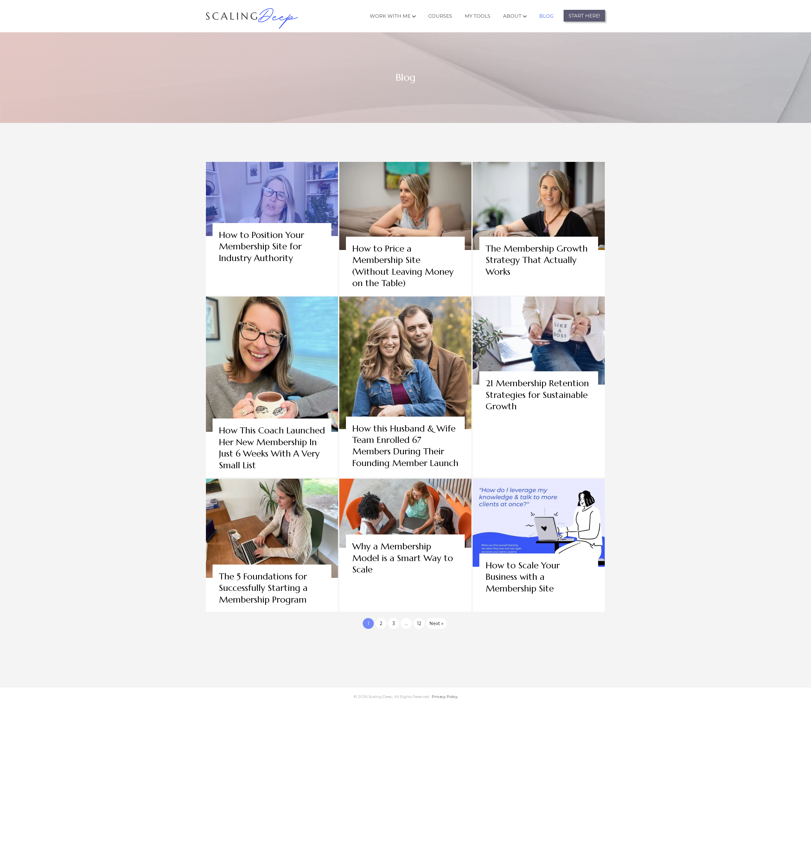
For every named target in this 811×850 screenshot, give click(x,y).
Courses (440, 16)
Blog (546, 16)
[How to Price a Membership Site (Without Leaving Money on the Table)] (405, 229)
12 (419, 623)
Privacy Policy (445, 696)
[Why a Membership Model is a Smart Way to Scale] (405, 545)
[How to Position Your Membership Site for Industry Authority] (272, 229)
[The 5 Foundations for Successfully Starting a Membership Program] (272, 545)
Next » (436, 623)
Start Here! (584, 16)
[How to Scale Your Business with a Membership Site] (539, 545)
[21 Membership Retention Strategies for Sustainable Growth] (539, 387)
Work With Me (390, 16)
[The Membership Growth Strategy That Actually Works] (539, 229)
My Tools (477, 16)
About (512, 16)
